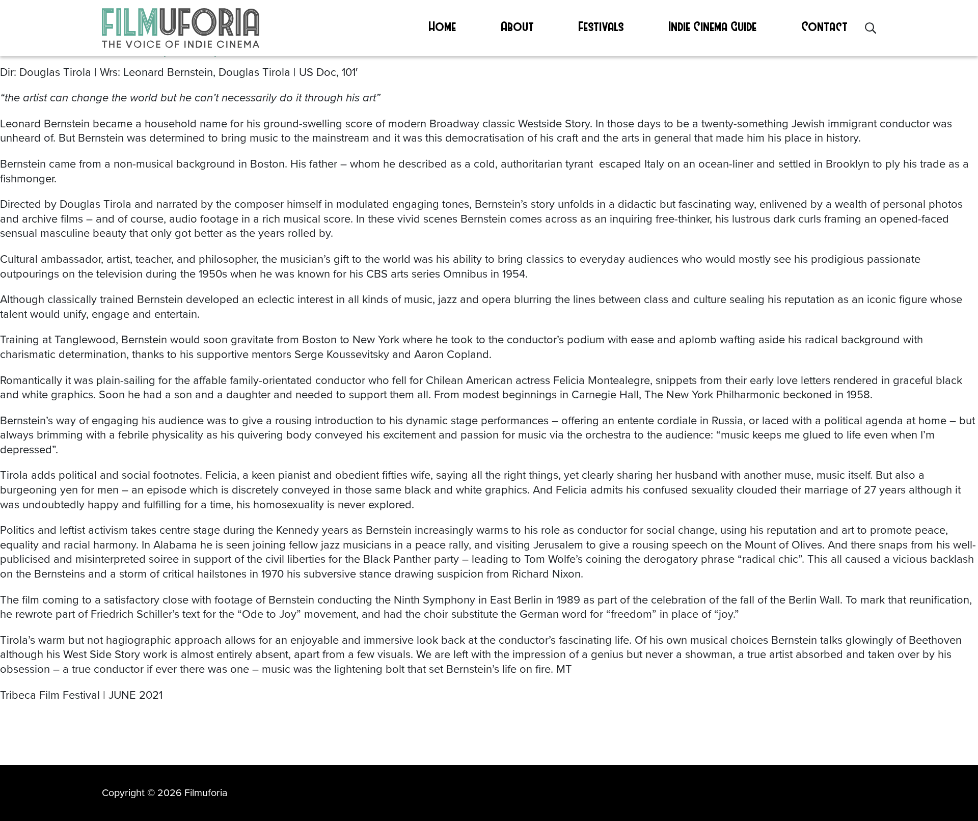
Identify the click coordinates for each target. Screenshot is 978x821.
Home (442, 26)
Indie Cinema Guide (713, 26)
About (517, 26)
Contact (825, 26)
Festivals (601, 26)
